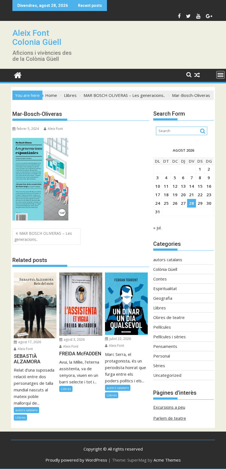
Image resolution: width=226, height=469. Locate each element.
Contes (160, 279)
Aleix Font (55, 128)
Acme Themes (167, 460)
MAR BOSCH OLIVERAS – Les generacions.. (43, 236)
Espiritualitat (165, 288)
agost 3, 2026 (74, 339)
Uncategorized (167, 375)
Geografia (162, 298)
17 (157, 194)
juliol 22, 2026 (120, 338)
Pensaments (165, 346)
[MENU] (220, 75)
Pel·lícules (162, 327)
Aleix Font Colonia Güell (36, 37)
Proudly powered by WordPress (76, 460)
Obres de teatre (169, 317)
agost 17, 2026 (29, 342)
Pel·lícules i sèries (169, 336)
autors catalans (26, 410)
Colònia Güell (165, 269)
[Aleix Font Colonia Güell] (17, 74)
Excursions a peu (169, 407)
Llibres (20, 417)
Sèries (159, 365)
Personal (161, 356)
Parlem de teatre (169, 418)
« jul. (157, 227)
